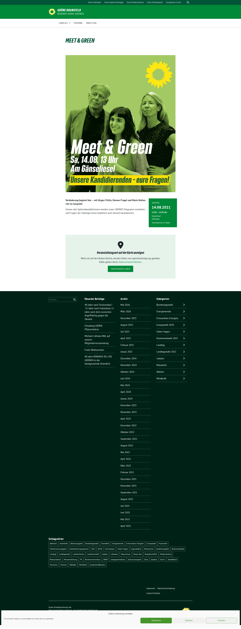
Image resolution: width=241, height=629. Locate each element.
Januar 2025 (126, 351)
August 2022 (126, 445)
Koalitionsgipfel (163, 549)
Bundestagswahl (165, 304)
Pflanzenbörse (55, 559)
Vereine (64, 565)
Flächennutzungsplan (58, 549)
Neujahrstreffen (151, 554)
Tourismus (54, 565)
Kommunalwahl (178, 549)
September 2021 (128, 492)
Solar (146, 559)
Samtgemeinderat (118, 559)
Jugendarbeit (136, 549)
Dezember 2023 (128, 405)
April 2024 (125, 391)
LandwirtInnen (78, 554)
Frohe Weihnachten (94, 349)
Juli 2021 (125, 505)
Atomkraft (64, 543)
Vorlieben (221, 620)
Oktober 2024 (127, 371)
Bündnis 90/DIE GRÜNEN (70, 13)
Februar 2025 (127, 345)
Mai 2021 (125, 519)
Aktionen (53, 543)
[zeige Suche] (188, 2)
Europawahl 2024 (165, 324)
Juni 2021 (125, 512)
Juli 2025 (125, 331)
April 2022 (125, 458)
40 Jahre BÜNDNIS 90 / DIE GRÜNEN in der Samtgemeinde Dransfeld (98, 360)
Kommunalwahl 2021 (167, 338)
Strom (162, 559)
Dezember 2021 (128, 479)
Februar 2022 (127, 472)
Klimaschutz (149, 549)
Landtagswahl (64, 554)
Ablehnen (189, 620)
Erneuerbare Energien (167, 318)
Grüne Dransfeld (69, 10)
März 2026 (125, 311)
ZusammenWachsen (97, 565)
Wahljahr (73, 565)
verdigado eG (92, 610)
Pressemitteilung (70, 559)
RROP (105, 559)
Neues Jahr (137, 554)
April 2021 (125, 525)
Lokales (160, 358)
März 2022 (125, 465)
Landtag (161, 345)
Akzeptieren (156, 620)
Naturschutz (125, 554)
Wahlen (160, 371)
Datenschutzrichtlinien (130, 261)
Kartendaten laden (120, 269)
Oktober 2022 (127, 432)
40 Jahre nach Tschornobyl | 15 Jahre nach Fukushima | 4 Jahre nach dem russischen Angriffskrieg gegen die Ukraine (99, 312)
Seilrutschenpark (134, 559)
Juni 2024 (125, 378)
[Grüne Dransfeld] (52, 11)
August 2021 (126, 499)
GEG (93, 549)
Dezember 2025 (128, 318)
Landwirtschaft (93, 554)
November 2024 (128, 365)
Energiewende (164, 311)
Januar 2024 (126, 398)
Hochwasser (110, 549)
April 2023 (125, 418)
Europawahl (151, 543)
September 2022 (128, 438)
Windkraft (161, 378)
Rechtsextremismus (93, 559)
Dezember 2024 (128, 358)
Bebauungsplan (77, 543)
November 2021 (128, 485)
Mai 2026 (125, 304)
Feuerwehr (163, 543)
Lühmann (114, 554)
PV (81, 559)
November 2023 (128, 412)
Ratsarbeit (162, 365)
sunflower (68, 610)
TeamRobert (172, 559)
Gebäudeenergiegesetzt (79, 549)
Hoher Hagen (163, 331)
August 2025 (126, 324)
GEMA (100, 549)
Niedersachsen (166, 554)
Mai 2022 (125, 452)
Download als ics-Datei (161, 222)
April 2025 (125, 338)
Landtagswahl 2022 (166, 351)
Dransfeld (105, 543)
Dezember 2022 (128, 425)
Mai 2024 (125, 385)
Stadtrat (154, 559)
